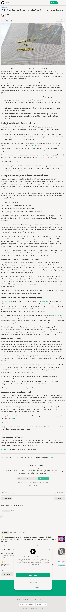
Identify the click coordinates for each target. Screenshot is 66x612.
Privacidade (30, 600)
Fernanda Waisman (14, 543)
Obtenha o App (41, 604)
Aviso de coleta (44, 600)
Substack (25, 608)
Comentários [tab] (6, 511)
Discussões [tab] (22, 532)
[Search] (63, 532)
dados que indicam (56, 315)
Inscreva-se (54, 3)
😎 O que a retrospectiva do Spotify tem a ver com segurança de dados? (27, 537)
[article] (33, 541)
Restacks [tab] (13, 511)
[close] (49, 549)
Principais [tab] (5, 532)
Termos (37, 600)
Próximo (58, 498)
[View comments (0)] (7, 20)
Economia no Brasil (43, 301)
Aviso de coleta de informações (36, 580)
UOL (32, 146)
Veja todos (6, 574)
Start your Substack (27, 604)
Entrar (61, 3)
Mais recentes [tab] (13, 532)
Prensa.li (52, 457)
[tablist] (9, 511)
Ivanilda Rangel (6, 301)
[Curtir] (3, 20)
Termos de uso (43, 579)
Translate (5, 7)
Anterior (8, 498)
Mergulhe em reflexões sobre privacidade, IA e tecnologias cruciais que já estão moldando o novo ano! (28, 540)
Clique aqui (5, 449)
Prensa (7, 14)
